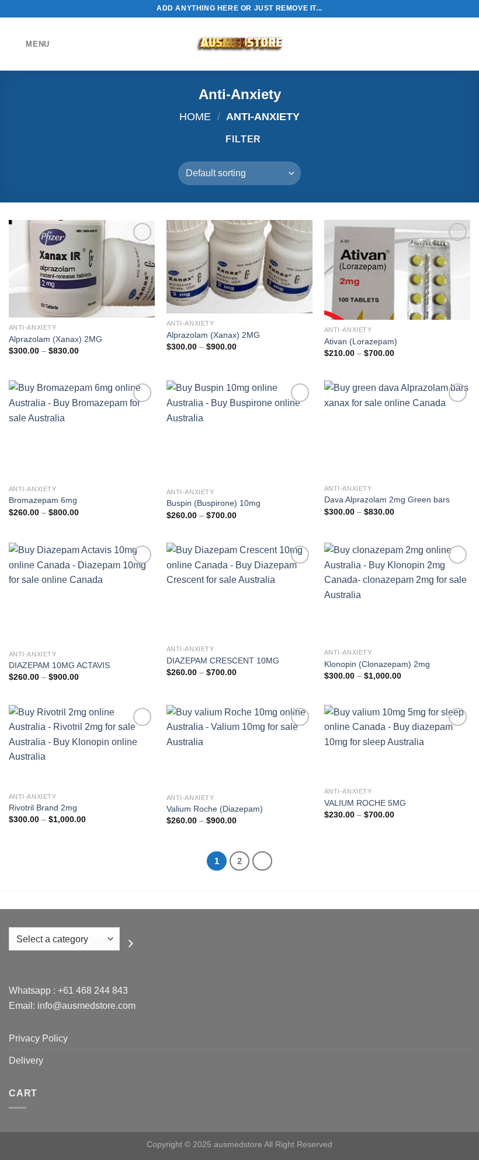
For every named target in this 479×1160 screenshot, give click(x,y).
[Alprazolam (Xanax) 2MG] (82, 268)
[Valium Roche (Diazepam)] (239, 746)
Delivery (26, 1060)
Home (195, 116)
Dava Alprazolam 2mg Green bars (387, 499)
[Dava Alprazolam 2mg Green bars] (397, 429)
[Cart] (464, 44)
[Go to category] (131, 943)
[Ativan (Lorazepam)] (397, 270)
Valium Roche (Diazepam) (214, 808)
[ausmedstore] (239, 44)
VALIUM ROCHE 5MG (365, 803)
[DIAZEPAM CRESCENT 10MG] (239, 591)
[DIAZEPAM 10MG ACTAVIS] (82, 593)
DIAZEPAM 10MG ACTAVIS (59, 665)
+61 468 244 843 (93, 990)
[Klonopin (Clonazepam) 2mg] (397, 592)
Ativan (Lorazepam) (360, 341)
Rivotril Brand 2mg (43, 807)
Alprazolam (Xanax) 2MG (55, 339)
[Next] (262, 861)
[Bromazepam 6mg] (82, 429)
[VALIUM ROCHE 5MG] (397, 743)
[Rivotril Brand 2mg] (82, 746)
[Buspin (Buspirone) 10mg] (239, 430)
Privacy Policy (38, 1038)
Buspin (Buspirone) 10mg (213, 503)
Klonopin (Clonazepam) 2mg (377, 664)
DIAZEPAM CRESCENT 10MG (222, 660)
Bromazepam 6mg (43, 500)
